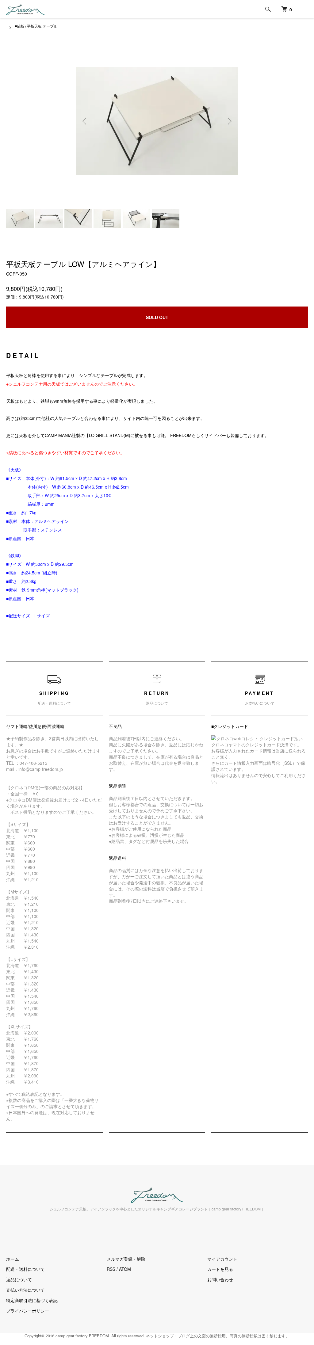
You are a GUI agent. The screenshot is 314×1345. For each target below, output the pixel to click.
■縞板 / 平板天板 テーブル (36, 26)
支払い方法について (25, 1290)
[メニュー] (305, 9)
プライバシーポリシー (27, 1311)
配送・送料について (25, 1269)
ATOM (125, 1269)
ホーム (12, 1259)
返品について (19, 1279)
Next (229, 121)
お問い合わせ (220, 1279)
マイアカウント (222, 1259)
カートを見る (220, 1269)
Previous (85, 121)
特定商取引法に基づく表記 (32, 1300)
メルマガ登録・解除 (126, 1259)
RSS (111, 1269)
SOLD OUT (157, 317)
